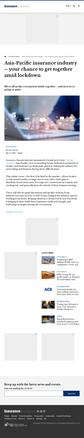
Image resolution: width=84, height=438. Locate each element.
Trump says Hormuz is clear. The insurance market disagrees (67, 306)
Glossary (14, 416)
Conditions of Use (10, 419)
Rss (45, 419)
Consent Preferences (63, 416)
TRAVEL (59, 316)
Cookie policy (50, 416)
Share (20, 153)
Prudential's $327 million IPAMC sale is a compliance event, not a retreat (68, 262)
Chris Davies (13, 150)
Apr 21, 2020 (11, 153)
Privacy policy (39, 416)
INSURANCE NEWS (63, 286)
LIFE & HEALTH (62, 257)
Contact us (30, 419)
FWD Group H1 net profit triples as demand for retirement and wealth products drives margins (68, 277)
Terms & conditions (25, 416)
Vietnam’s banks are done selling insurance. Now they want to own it (68, 292)
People (6, 416)
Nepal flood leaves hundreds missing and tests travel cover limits (68, 321)
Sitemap (39, 419)
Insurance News (14, 56)
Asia (68, 6)
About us (21, 419)
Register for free (14, 212)
